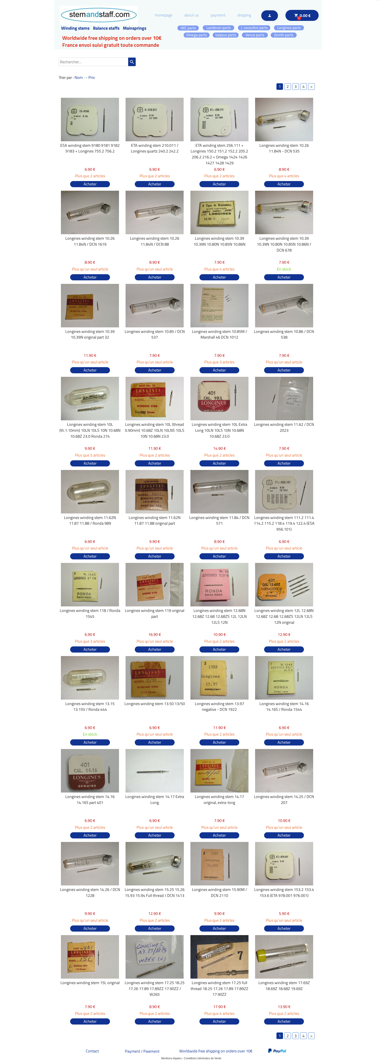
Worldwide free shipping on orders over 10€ (215, 1051)
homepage (163, 15)
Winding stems (75, 28)
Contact (92, 1051)
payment (218, 15)
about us (191, 15)
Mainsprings (134, 28)
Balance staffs (106, 28)
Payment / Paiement (142, 1051)
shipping (244, 15)
